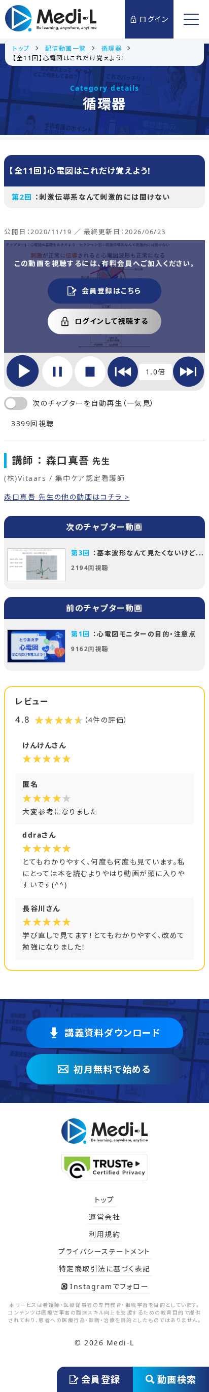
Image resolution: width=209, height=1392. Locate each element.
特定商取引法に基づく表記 (105, 1268)
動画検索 (177, 1379)
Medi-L (120, 1342)
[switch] (15, 403)
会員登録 (101, 1379)
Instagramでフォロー (109, 1286)
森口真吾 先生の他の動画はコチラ (64, 497)
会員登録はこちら (112, 290)
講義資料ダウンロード (112, 1033)
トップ (104, 1200)
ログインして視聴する (112, 321)
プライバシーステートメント (104, 1251)
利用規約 (104, 1234)
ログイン (154, 19)
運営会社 (104, 1217)
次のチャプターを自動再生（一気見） (93, 403)
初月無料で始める (112, 1069)
